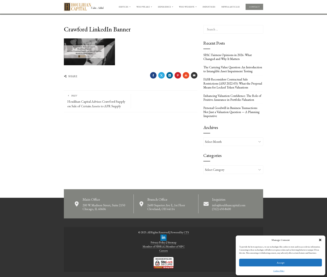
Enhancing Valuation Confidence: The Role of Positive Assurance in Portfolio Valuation (232, 98)
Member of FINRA (153, 246)
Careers (163, 250)
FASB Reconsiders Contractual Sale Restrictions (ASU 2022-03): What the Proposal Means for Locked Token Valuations (232, 83)
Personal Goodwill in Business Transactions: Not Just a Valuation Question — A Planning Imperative (231, 112)
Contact (254, 6)
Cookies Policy (278, 270)
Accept (280, 262)
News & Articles (230, 6)
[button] (320, 240)
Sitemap (171, 242)
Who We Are (143, 6)
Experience (164, 6)
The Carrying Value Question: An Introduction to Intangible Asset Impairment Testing (232, 69)
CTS (186, 232)
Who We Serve (186, 6)
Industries (209, 6)
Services (123, 6)
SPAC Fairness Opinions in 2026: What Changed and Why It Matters (227, 57)
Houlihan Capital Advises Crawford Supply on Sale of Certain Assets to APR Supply (96, 101)
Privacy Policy (158, 242)
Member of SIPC (175, 246)
